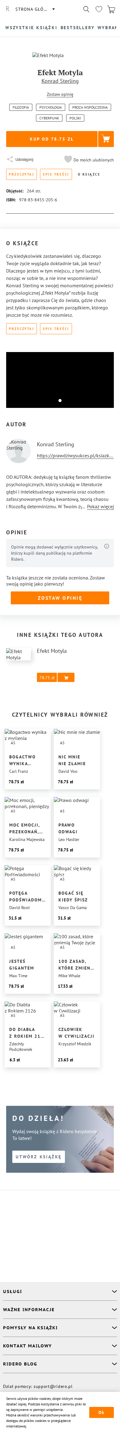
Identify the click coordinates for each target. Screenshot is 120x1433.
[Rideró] (7, 9)
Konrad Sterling (60, 80)
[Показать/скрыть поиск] (86, 9)
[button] (88, 160)
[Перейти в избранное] (98, 9)
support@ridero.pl (53, 1386)
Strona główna (34, 9)
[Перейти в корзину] (111, 9)
